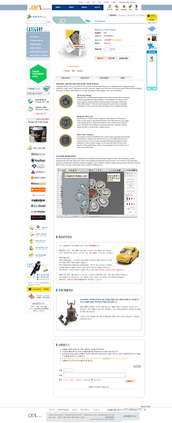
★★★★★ (97, 380)
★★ (71, 380)
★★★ (78, 380)
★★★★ (87, 380)
